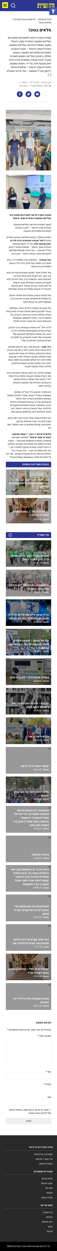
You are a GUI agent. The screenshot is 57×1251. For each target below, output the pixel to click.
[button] (53, 11)
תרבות (50, 1231)
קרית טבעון (47, 1178)
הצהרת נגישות (46, 1163)
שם (48, 1071)
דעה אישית (47, 1222)
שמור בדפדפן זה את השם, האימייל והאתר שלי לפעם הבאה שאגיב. (30, 1111)
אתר (49, 1097)
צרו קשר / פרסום (44, 1159)
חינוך (50, 1226)
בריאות (49, 1217)
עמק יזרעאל (47, 1183)
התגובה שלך (44, 1036)
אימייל (47, 1084)
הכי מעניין (48, 1212)
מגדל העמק (47, 1197)
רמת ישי (49, 1188)
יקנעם (49, 1193)
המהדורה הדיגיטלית (43, 1154)
